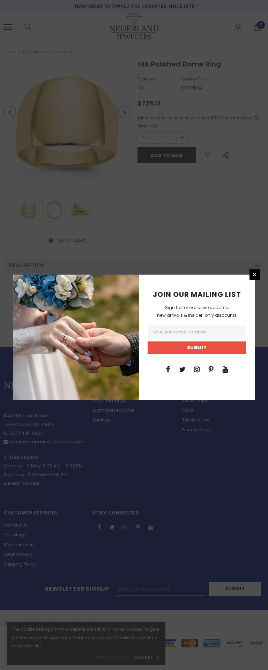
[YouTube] (225, 369)
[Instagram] (197, 369)
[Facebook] (168, 369)
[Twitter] (182, 369)
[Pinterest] (211, 369)
